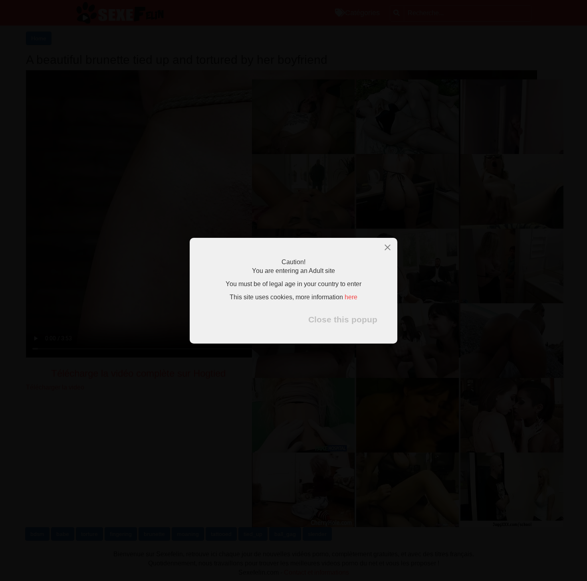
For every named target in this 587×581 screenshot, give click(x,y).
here (351, 297)
